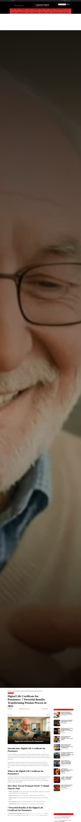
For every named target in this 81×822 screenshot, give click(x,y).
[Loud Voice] (41, 5)
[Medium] (64, 0)
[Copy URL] (30, 711)
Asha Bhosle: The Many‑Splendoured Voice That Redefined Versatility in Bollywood (67, 770)
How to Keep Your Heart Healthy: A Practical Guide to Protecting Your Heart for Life (66, 713)
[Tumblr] (67, 0)
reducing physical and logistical (34, 815)
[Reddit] (66, 0)
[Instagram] (63, 0)
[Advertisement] (40, 22)
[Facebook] (61, 0)
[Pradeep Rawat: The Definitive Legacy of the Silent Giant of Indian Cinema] (57, 723)
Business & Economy (64, 788)
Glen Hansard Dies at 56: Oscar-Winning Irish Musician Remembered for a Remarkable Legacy (67, 730)
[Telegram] (23, 711)
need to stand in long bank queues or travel (36, 813)
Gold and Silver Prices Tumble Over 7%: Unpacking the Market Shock (66, 786)
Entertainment (63, 723)
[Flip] (25, 711)
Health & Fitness (64, 715)
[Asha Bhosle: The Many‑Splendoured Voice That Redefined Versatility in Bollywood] (57, 771)
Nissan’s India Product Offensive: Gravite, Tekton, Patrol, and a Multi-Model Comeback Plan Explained (66, 762)
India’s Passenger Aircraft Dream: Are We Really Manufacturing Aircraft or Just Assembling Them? (67, 746)
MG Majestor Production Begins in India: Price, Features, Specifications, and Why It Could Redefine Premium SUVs (67, 754)
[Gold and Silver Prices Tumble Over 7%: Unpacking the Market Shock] (57, 788)
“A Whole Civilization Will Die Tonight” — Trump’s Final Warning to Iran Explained (66, 778)
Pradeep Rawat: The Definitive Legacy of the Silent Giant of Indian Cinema (67, 721)
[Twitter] (69, 0)
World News (63, 780)
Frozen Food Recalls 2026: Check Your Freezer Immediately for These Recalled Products (67, 738)
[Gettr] (28, 711)
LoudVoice (10, 708)
